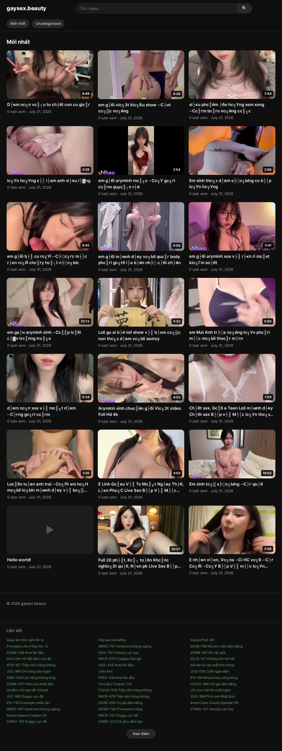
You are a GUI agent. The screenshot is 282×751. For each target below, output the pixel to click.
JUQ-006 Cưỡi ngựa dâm (209, 671)
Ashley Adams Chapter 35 (27, 715)
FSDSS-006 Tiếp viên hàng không (124, 690)
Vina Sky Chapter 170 (115, 684)
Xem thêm (141, 734)
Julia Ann (105, 671)
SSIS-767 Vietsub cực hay (118, 652)
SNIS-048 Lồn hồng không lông (31, 678)
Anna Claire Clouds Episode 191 (214, 703)
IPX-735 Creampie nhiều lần (28, 703)
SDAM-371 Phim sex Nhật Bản (30, 684)
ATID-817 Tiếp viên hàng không (31, 665)
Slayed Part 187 (202, 640)
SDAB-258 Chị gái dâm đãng (120, 703)
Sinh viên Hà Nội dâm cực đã (29, 659)
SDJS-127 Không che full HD (212, 659)
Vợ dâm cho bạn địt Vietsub (27, 690)
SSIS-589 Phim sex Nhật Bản (212, 696)
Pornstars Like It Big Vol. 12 (27, 646)
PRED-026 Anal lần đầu (116, 678)
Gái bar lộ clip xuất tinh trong (212, 665)
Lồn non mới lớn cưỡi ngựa (210, 690)
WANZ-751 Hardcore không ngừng (124, 646)
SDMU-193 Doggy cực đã (27, 721)
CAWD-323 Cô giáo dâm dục (120, 721)
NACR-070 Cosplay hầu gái (119, 659)
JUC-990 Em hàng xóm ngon (29, 671)
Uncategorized (48, 23)
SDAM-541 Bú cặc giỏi (208, 652)
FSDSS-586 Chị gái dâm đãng (213, 684)
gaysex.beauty (26, 8)
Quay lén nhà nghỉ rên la (25, 640)
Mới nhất (18, 23)
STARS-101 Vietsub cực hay (212, 709)
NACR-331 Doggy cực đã (118, 715)
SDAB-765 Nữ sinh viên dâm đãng (216, 646)
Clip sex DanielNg (112, 640)
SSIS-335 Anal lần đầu (116, 665)
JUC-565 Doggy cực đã (25, 696)
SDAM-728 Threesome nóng (120, 709)
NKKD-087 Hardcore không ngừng (33, 709)
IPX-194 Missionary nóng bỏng (213, 678)
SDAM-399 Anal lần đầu (25, 652)
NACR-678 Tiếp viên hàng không (123, 696)
